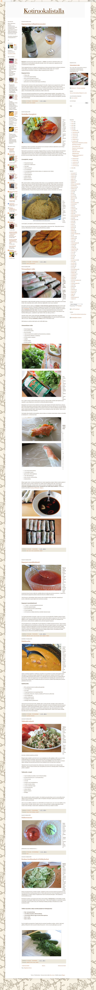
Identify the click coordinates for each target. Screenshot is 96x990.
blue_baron (52, 975)
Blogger (63, 975)
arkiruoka (73, 174)
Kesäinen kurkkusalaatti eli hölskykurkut (35, 859)
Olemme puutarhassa (12, 208)
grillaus (72, 179)
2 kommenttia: (34, 960)
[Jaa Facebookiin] (44, 101)
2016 (72, 123)
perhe (72, 261)
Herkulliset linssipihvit (29, 114)
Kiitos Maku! (11, 247)
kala (27, 550)
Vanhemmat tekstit (62, 965)
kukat (72, 224)
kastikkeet (28, 715)
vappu (72, 294)
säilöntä (72, 286)
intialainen (73, 188)
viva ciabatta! (12, 213)
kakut (72, 199)
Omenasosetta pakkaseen (15, 113)
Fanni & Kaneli (12, 246)
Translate (80, 305)
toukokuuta (74, 158)
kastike (72, 207)
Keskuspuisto (74, 216)
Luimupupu (11, 203)
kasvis (28, 263)
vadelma (73, 292)
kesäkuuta (74, 141)
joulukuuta (74, 130)
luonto (72, 241)
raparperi (33, 102)
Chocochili (11, 148)
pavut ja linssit (32, 263)
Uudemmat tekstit (25, 965)
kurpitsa (72, 225)
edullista (28, 962)
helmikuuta (74, 163)
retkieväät (73, 277)
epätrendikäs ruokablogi (12, 155)
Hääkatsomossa (27, 817)
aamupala (73, 173)
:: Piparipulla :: (12, 173)
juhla (72, 193)
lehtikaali (73, 230)
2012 (72, 167)
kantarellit (73, 204)
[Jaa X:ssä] (43, 101)
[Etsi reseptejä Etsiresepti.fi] (75, 317)
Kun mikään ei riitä (16, 253)
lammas (72, 227)
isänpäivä (73, 190)
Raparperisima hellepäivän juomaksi (34, 24)
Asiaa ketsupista (16, 167)
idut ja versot (73, 187)
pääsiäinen (73, 270)
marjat (40, 635)
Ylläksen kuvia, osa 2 (13, 204)
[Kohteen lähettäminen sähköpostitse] (40, 101)
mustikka (73, 247)
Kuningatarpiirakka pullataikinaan (16, 186)
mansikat (73, 244)
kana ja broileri (74, 202)
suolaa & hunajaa (13, 232)
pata (72, 258)
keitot (72, 213)
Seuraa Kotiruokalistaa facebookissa (78, 314)
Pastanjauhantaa (13, 164)
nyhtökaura (73, 250)
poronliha (73, 263)
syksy (72, 284)
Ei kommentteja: (35, 714)
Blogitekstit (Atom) (28, 967)
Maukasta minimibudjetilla (12, 251)
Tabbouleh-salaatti (28, 721)
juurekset (73, 196)
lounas (72, 239)
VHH (72, 295)
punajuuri (73, 264)
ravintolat (73, 275)
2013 (72, 128)
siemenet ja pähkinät (75, 280)
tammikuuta (75, 165)
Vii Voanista (26, 308)
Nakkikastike (26, 641)
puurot (72, 267)
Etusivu (43, 965)
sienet (72, 281)
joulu (72, 191)
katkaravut (73, 211)
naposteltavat (36, 550)
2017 (72, 121)
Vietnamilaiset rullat (28, 269)
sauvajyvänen (12, 182)
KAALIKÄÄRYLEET (16, 225)
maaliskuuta (75, 162)
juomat (28, 102)
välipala (47, 635)
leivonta (72, 232)
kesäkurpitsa (73, 219)
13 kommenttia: (35, 261)
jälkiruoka (28, 635)
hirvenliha (73, 185)
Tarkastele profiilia (11, 53)
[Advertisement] (43, 108)
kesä (30, 102)
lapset (72, 228)
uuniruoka (73, 289)
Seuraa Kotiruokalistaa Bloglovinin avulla (78, 92)
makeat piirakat (74, 242)
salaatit (41, 550)
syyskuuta (74, 135)
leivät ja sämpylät (74, 233)
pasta (72, 256)
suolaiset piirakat (74, 283)
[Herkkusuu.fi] (77, 88)
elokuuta (74, 137)
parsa (72, 253)
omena (72, 252)
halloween (73, 180)
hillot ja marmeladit (75, 183)
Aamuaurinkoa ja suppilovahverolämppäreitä (13, 242)
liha (71, 235)
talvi (72, 287)
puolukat (73, 266)
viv (16, 45)
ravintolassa (73, 273)
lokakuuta (74, 134)
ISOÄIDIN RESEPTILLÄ (12, 223)
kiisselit (37, 635)
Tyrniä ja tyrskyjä (13, 239)
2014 (72, 127)
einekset (73, 177)
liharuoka (32, 715)
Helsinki (72, 182)
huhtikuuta (74, 160)
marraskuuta (75, 132)
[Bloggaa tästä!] (41, 101)
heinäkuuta (74, 139)
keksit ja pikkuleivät (75, 215)
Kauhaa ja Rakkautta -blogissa (36, 487)
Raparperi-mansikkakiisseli (31, 562)
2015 (72, 125)
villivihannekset (74, 297)
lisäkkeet (33, 812)
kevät (72, 221)
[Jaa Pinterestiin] (45, 101)
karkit (72, 205)
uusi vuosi (73, 291)
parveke (72, 255)
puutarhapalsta (74, 269)
